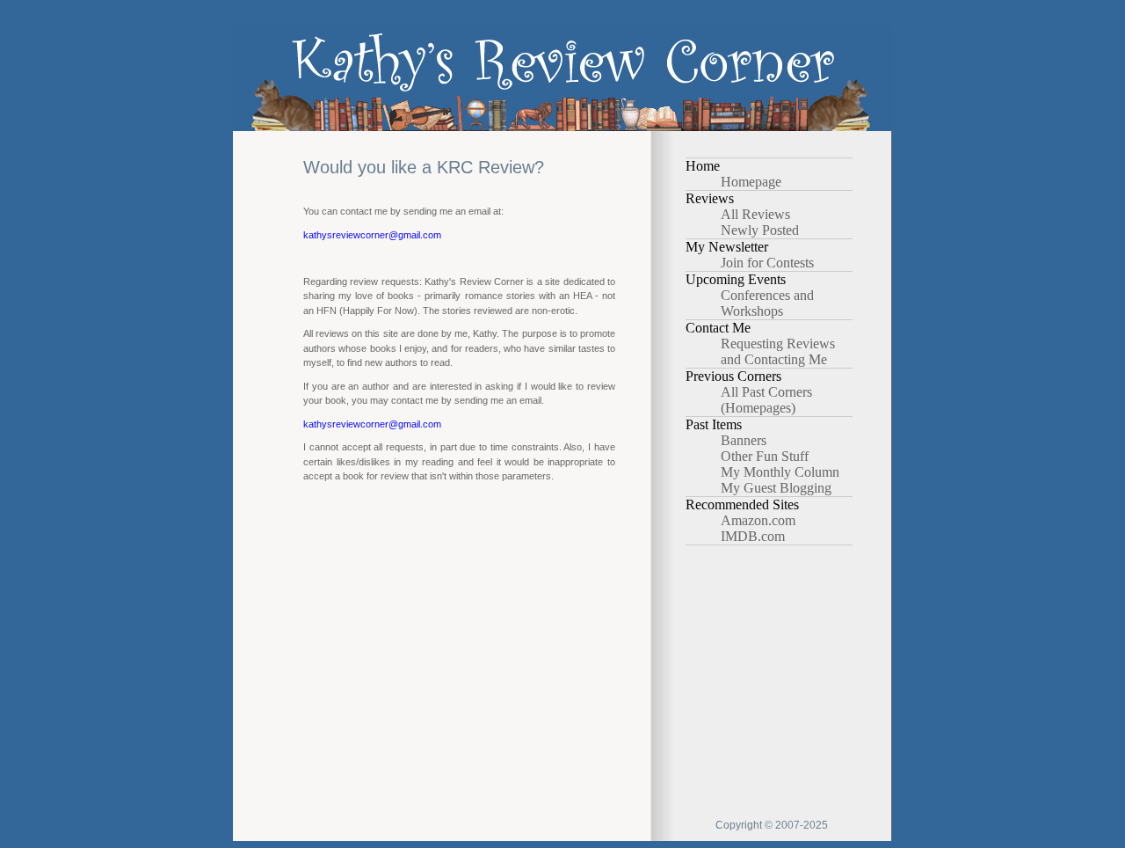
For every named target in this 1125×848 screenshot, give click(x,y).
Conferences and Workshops (767, 303)
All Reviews (755, 214)
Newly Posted (760, 230)
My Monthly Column (780, 471)
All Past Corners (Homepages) (766, 399)
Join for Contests (767, 262)
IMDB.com (753, 536)
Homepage (751, 181)
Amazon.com (758, 520)
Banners (743, 440)
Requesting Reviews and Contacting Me (778, 351)
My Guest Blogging (776, 487)
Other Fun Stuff (765, 456)
